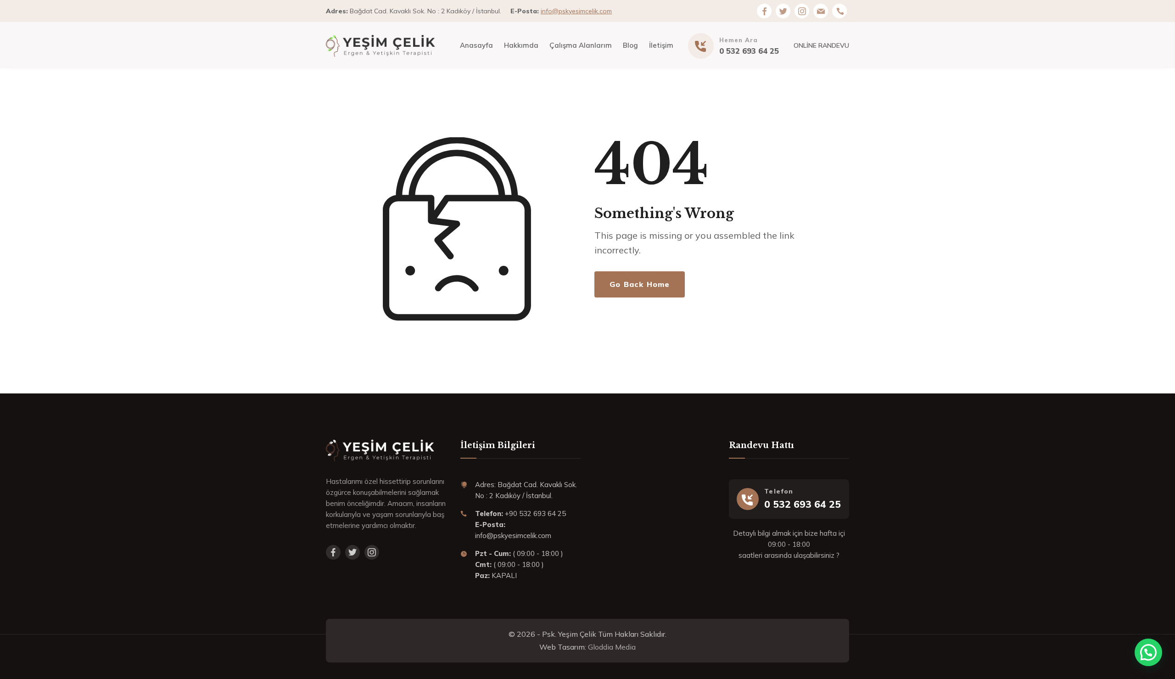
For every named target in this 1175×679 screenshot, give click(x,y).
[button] (1148, 652)
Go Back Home (640, 284)
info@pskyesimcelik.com (576, 11)
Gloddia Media (612, 646)
